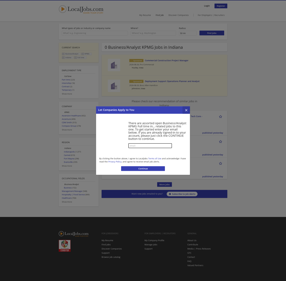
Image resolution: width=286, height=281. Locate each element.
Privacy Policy (115, 161)
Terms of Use (154, 158)
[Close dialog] (186, 110)
